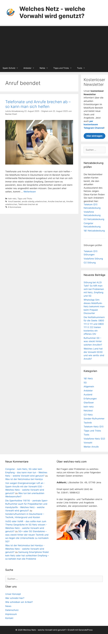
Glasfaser (89, 402)
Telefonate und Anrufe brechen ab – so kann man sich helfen (38, 104)
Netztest (88, 410)
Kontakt (9, 618)
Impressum (11, 614)
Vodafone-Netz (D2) (94, 438)
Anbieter (27, 68)
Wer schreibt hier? (14, 598)
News (8, 606)
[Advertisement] (54, 44)
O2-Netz (88, 414)
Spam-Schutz (9, 68)
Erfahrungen (90, 398)
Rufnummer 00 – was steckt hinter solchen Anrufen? (93, 341)
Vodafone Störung (93, 258)
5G (85, 382)
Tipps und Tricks (61, 68)
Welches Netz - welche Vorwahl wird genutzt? (52, 12)
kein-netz (12, 198)
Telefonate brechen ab (28, 204)
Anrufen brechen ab (56, 201)
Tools (79, 68)
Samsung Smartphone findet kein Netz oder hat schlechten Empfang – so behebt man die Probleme (27, 555)
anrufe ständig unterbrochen (34, 201)
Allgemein (89, 386)
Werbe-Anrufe (91, 446)
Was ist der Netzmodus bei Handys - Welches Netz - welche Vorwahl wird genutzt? (25, 548)
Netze (42, 68)
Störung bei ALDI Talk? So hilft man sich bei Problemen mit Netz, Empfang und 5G (94, 289)
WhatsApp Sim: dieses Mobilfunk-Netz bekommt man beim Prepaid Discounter (94, 306)
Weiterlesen (29, 191)
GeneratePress (85, 630)
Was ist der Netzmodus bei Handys (24, 479)
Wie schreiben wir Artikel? (19, 602)
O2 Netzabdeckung (94, 219)
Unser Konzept (13, 594)
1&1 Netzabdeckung (94, 230)
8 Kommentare (14, 207)
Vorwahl (88, 442)
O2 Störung (90, 262)
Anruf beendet (14, 201)
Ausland (88, 394)
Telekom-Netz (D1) (94, 426)
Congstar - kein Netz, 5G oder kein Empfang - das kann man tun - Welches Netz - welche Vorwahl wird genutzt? (26, 472)
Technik (88, 422)
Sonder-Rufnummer (94, 418)
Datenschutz (12, 610)
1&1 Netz (88, 378)
